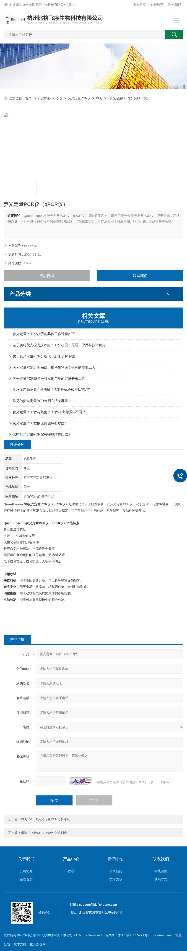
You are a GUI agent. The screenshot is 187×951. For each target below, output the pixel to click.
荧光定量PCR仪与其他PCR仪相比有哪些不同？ (49, 412)
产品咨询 (46, 276)
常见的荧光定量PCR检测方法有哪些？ (42, 401)
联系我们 (174, 4)
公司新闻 (115, 871)
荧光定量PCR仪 (79, 98)
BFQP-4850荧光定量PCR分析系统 (45, 819)
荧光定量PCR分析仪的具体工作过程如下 (44, 334)
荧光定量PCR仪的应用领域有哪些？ (40, 423)
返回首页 (139, 4)
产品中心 (44, 98)
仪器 (59, 98)
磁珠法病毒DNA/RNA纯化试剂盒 (44, 833)
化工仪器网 (38, 944)
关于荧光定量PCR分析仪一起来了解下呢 (44, 356)
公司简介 (26, 871)
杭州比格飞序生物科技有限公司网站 (47, 4)
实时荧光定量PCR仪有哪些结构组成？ (42, 434)
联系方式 (160, 879)
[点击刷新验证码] (81, 781)
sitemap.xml (162, 935)
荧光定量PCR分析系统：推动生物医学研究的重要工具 (54, 367)
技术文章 (115, 879)
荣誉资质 (26, 879)
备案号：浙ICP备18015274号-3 (128, 935)
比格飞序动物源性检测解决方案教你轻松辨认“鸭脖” (51, 390)
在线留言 (157, 4)
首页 (28, 98)
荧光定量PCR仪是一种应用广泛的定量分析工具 (49, 378)
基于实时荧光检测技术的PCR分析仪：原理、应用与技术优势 (59, 345)
